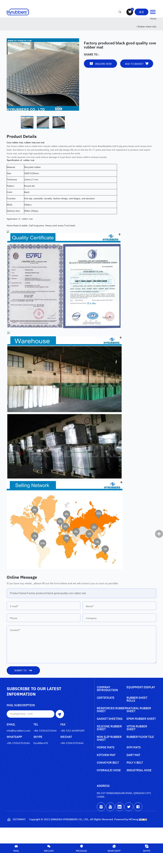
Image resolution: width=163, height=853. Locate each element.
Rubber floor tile (140, 737)
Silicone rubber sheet (109, 728)
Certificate (105, 698)
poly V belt (135, 762)
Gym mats (134, 747)
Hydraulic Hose (109, 770)
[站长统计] (143, 819)
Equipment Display (141, 687)
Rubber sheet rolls (147, 26)
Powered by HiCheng (126, 819)
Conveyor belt (108, 762)
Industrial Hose (139, 770)
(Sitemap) (19, 819)
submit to (20, 670)
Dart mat (133, 755)
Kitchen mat (106, 755)
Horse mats (105, 747)
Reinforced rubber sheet (112, 710)
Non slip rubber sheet (109, 738)
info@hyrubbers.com (18, 730)
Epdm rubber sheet (141, 719)
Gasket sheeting (110, 719)
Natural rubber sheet (139, 710)
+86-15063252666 (45, 730)
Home (153, 18)
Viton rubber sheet (137, 728)
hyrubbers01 (40, 743)
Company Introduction (107, 689)
